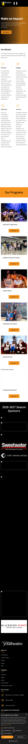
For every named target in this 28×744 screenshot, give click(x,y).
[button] (14, 741)
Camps (2, 680)
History (3, 660)
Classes (3, 677)
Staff (2, 666)
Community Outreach (10, 390)
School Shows (7, 291)
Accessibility (4, 655)
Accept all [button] (7, 737)
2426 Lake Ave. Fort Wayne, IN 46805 (14, 695)
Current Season (5, 658)
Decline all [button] (20, 737)
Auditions (3, 675)
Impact (3, 663)
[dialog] (14, 728)
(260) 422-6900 (9, 700)
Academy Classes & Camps (11, 258)
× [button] (26, 714)
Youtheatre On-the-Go (10, 324)
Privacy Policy (8, 724)
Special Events (7, 357)
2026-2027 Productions (10, 225)
